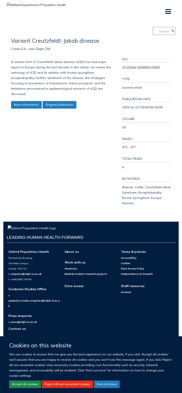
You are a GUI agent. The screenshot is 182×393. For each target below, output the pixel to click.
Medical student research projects (86, 274)
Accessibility (128, 257)
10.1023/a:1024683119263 (141, 67)
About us (72, 251)
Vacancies (71, 268)
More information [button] (26, 105)
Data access (74, 286)
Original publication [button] (59, 105)
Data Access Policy (132, 268)
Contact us (17, 328)
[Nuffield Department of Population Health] (36, 3)
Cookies (126, 263)
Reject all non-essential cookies (67, 384)
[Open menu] (167, 11)
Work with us (75, 262)
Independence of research (137, 274)
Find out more (107, 384)
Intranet (126, 292)
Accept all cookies (25, 384)
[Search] (172, 30)
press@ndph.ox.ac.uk (24, 322)
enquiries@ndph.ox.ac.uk (26, 274)
